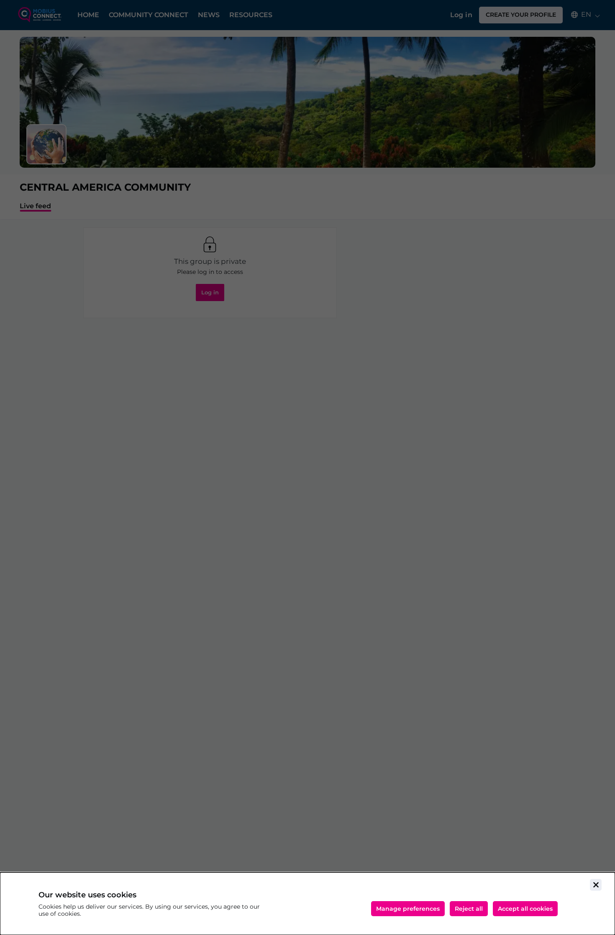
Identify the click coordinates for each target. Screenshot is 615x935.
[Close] (596, 885)
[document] (307, 903)
